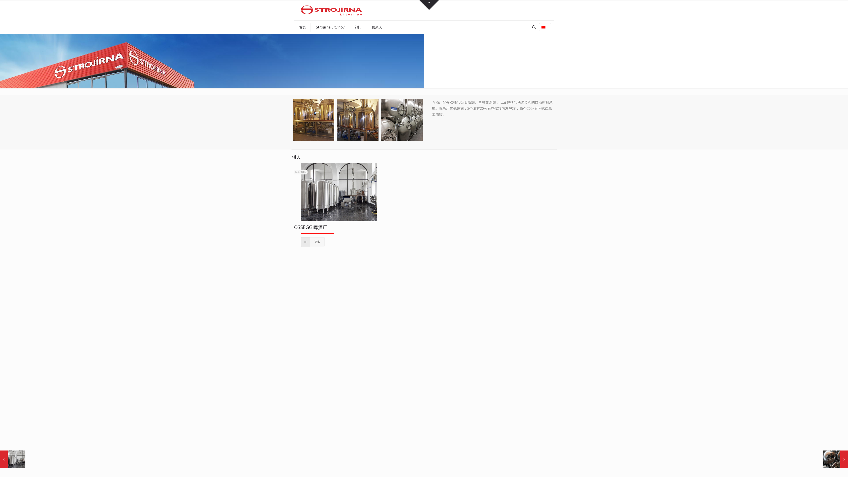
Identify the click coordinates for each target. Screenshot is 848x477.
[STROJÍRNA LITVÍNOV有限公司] (331, 10)
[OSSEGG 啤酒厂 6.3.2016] (12, 459)
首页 (502, 65)
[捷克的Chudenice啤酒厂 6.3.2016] (835, 459)
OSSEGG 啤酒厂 (310, 227)
